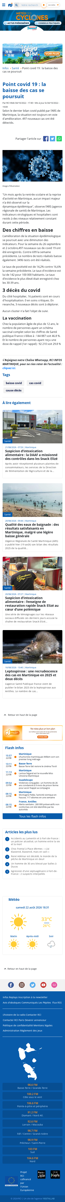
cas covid (35, 383)
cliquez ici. (9, 368)
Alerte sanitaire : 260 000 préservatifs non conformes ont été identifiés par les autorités (39, 807)
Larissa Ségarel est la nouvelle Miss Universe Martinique (36, 774)
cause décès (14, 390)
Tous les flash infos (32, 816)
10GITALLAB (48, 1198)
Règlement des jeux (31, 1030)
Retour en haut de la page (22, 714)
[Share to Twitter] (52, 138)
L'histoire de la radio (14, 1014)
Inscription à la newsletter (33, 997)
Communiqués (30, 1002)
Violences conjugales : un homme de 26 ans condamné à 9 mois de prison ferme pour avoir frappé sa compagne (38, 785)
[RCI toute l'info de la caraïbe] (10, 5)
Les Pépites (44, 1002)
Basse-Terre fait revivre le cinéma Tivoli (38, 766)
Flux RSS (57, 1002)
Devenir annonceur (35, 1020)
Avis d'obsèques (12, 1002)
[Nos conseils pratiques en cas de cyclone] (48, 23)
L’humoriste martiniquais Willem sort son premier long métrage (39, 758)
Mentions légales (43, 1025)
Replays (13, 997)
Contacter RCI (33, 1014)
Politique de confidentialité (18, 1025)
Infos (5, 997)
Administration (11, 1030)
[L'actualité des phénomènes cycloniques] (17, 23)
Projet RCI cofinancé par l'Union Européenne (24, 1181)
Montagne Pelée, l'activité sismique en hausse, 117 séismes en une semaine (37, 796)
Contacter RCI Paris (13, 1020)
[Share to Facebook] (45, 138)
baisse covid (14, 383)
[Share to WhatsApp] (59, 138)
